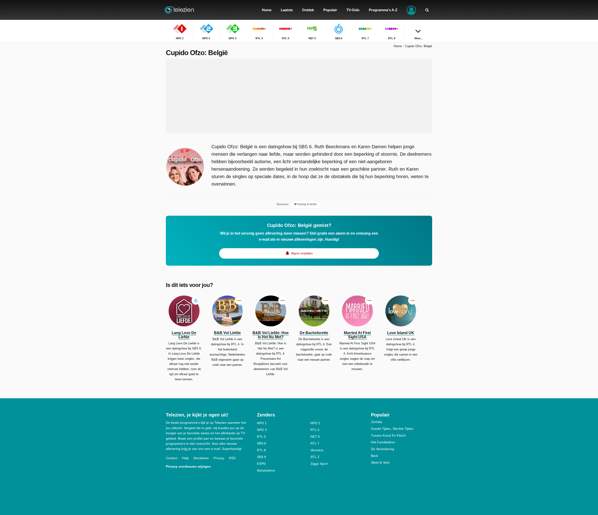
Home (398, 46)
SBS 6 (261, 443)
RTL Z (315, 457)
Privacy (219, 458)
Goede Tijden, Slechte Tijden (392, 428)
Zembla (376, 422)
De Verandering (382, 449)
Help (185, 458)
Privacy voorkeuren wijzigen (188, 466)
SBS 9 (261, 457)
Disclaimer (201, 458)
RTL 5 (261, 436)
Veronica (316, 450)
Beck (374, 456)
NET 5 (315, 436)
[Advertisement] (299, 96)
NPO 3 (262, 430)
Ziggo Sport (319, 464)
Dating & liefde (307, 204)
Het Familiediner (383, 442)
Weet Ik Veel (380, 462)
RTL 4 (314, 430)
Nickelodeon (266, 470)
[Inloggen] (411, 10)
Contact (171, 458)
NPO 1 (262, 423)
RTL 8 (261, 450)
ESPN (261, 464)
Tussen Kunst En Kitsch (388, 435)
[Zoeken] (427, 10)
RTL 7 (314, 443)
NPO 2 (315, 423)
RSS (232, 458)
